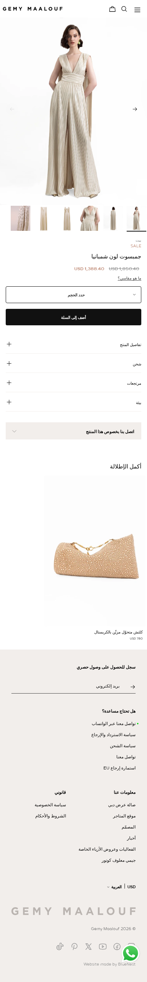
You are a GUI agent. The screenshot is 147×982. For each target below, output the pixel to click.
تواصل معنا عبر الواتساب (114, 723)
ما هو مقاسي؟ (129, 278)
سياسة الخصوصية (50, 805)
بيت (138, 240)
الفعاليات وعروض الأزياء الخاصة (107, 849)
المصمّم (129, 827)
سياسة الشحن (123, 746)
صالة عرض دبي (122, 805)
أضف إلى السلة (73, 317)
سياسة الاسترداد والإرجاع (113, 735)
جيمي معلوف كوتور (119, 860)
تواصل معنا (126, 757)
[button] (134, 109)
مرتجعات (134, 383)
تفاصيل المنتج (130, 344)
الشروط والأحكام (50, 816)
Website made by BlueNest (109, 964)
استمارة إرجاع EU (119, 768)
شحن (137, 363)
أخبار (131, 838)
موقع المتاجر (124, 816)
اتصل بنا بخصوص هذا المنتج (110, 431)
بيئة (138, 402)
